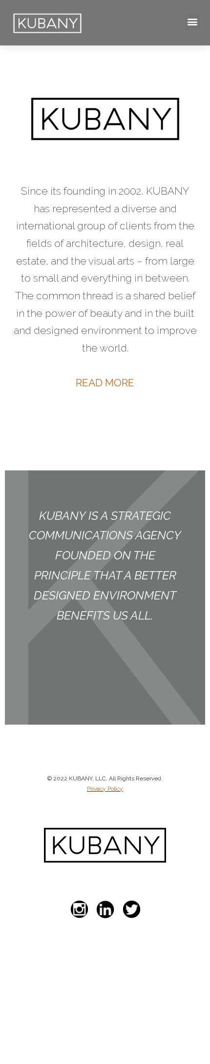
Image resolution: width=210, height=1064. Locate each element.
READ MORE (105, 383)
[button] (192, 22)
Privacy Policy (105, 788)
